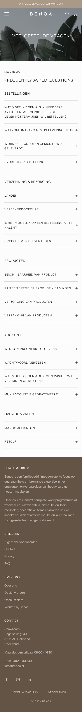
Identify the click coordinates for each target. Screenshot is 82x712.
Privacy (9, 556)
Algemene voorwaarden (20, 542)
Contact (9, 549)
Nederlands (57, 692)
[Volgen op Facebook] (6, 679)
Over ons (10, 585)
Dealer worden (14, 592)
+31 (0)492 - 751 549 (18, 661)
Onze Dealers (13, 600)
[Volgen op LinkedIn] (29, 679)
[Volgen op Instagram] (18, 679)
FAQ (7, 563)
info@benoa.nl (14, 666)
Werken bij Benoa (16, 607)
